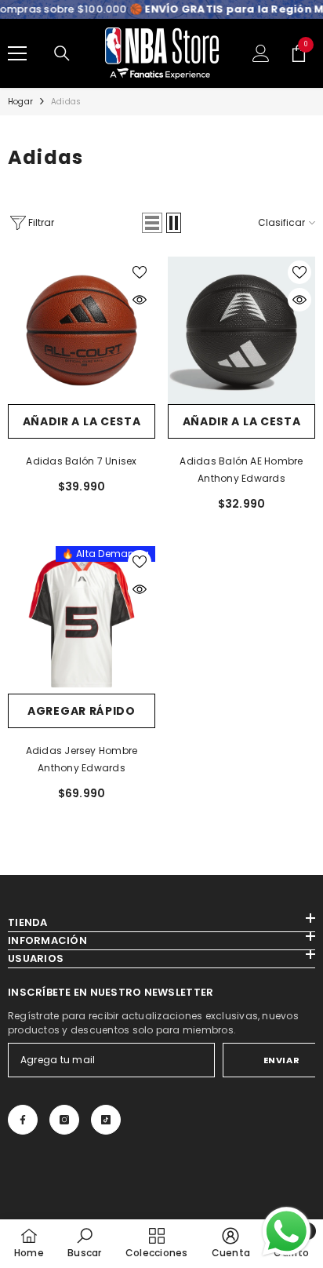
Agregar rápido (81, 711)
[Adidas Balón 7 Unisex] (81, 330)
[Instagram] (64, 1120)
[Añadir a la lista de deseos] (139, 272)
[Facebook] (23, 1120)
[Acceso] (261, 53)
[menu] (17, 53)
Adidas (66, 101)
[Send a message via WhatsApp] (286, 1231)
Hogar (20, 101)
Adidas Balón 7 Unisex (81, 461)
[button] (152, 223)
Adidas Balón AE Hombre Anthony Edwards (241, 469)
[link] (84, 1242)
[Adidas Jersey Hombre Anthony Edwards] (81, 620)
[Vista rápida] (139, 300)
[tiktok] (106, 1120)
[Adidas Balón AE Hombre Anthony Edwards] (241, 330)
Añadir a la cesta (82, 421)
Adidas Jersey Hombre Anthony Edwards (82, 759)
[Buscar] (62, 53)
